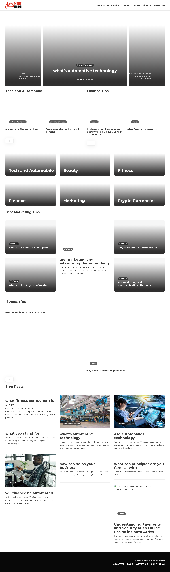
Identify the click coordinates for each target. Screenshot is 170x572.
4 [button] (86, 79)
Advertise (142, 564)
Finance (147, 5)
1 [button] (78, 79)
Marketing (159, 5)
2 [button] (81, 79)
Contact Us (158, 564)
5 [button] (89, 79)
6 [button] (92, 79)
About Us (118, 564)
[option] (85, 50)
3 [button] (83, 79)
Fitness (136, 5)
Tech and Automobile (108, 5)
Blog (130, 564)
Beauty (125, 5)
